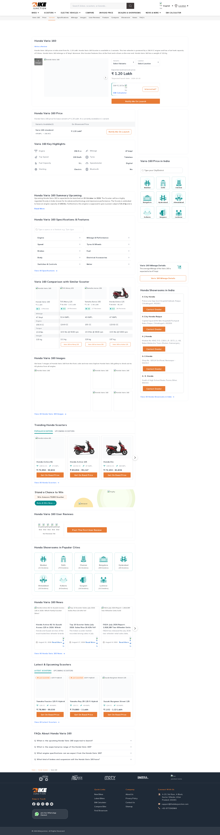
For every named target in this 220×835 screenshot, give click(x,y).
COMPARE (90, 13)
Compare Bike (100, 807)
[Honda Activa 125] (120, 293)
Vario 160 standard (44, 130)
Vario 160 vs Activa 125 (120, 344)
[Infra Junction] (143, 778)
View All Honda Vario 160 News (48, 653)
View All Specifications (44, 271)
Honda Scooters (43, 770)
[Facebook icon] (33, 804)
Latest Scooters (42, 671)
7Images (38, 62)
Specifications (63, 17)
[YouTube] (51, 804)
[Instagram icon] (42, 804)
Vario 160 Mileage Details (163, 278)
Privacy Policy (132, 798)
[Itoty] (110, 777)
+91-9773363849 (169, 808)
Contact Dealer (154, 309)
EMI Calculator (120, 93)
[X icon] (47, 804)
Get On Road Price (50, 475)
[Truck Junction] (76, 777)
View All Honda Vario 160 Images (49, 414)
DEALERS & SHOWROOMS (129, 13)
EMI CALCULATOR (173, 13)
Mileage (74, 17)
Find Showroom (101, 811)
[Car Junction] (176, 777)
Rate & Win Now (45, 503)
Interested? (150, 89)
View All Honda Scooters (45, 482)
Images (83, 17)
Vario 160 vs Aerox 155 (96, 344)
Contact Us (130, 802)
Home (33, 770)
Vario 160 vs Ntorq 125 (71, 344)
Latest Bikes (99, 798)
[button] (130, 6)
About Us (129, 794)
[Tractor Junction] (43, 777)
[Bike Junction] (39, 5)
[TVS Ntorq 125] (71, 293)
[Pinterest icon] (38, 804)
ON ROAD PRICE (106, 13)
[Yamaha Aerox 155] (96, 293)
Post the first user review (87, 530)
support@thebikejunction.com (175, 804)
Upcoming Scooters (64, 431)
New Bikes (98, 794)
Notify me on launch (135, 101)
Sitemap (129, 807)
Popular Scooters (43, 431)
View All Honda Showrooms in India (156, 397)
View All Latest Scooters (45, 722)
